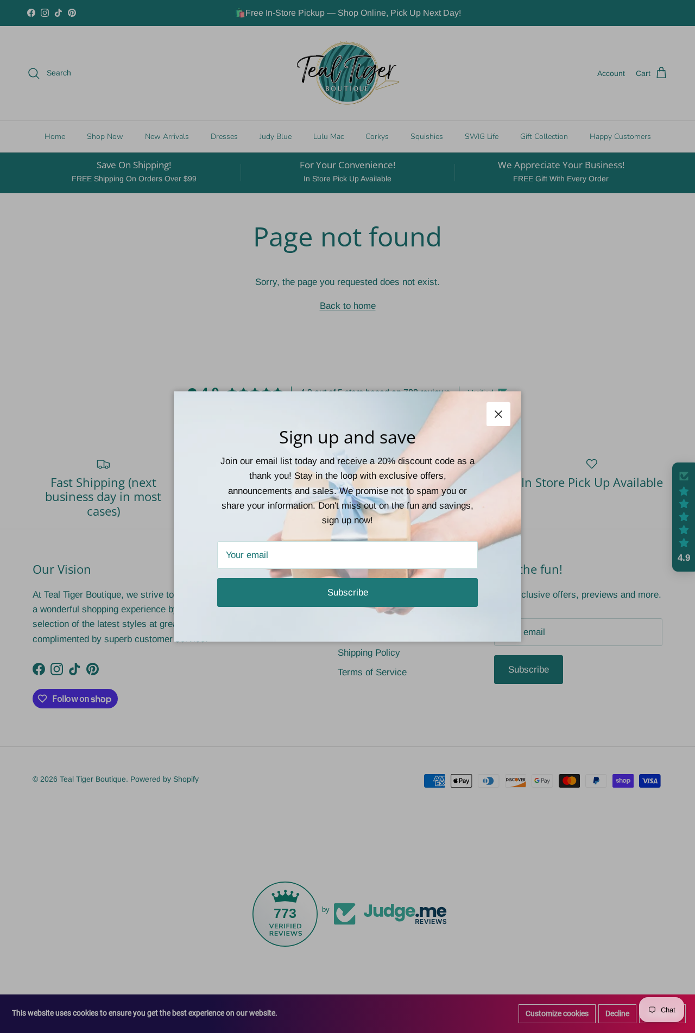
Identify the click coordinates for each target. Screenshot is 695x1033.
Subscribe (347, 592)
